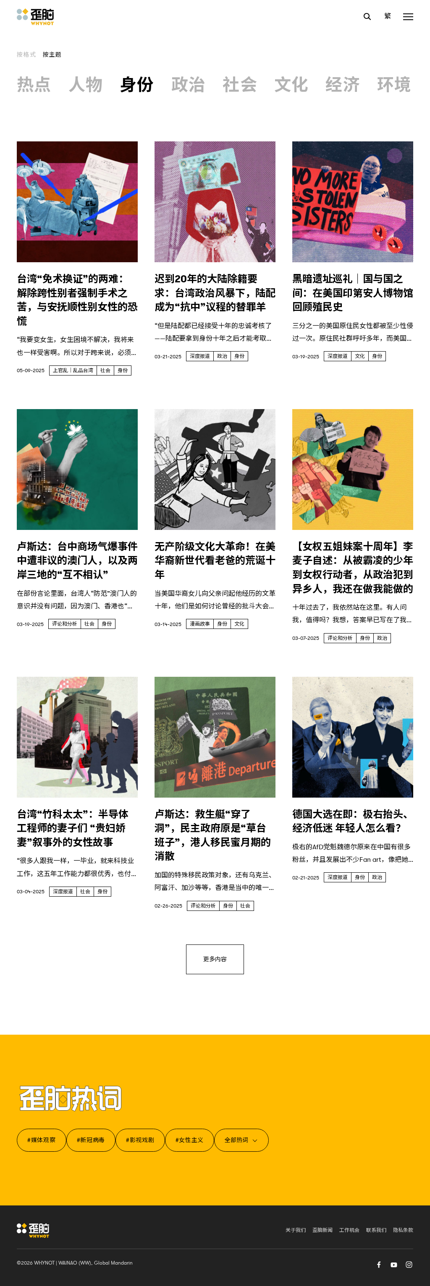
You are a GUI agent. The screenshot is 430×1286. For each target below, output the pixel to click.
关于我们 (296, 1230)
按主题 (52, 54)
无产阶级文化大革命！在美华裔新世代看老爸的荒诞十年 (215, 561)
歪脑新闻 (322, 1230)
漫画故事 (200, 624)
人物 (85, 85)
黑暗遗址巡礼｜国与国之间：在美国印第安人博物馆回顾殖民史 (352, 293)
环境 (394, 85)
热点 (34, 85)
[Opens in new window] (394, 1264)
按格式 (26, 54)
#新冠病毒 (91, 1140)
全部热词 (236, 1140)
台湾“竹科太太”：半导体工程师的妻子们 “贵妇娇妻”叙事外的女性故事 (72, 828)
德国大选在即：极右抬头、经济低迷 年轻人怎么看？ (352, 821)
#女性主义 (190, 1140)
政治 (188, 85)
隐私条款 (403, 1230)
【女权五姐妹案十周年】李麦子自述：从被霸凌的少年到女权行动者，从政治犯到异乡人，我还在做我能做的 (352, 568)
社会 (240, 85)
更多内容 (215, 959)
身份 (137, 85)
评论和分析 (64, 624)
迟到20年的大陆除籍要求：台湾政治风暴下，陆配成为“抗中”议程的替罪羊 (215, 293)
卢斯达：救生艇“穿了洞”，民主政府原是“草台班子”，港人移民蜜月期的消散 (213, 835)
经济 (342, 85)
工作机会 (349, 1230)
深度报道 (200, 356)
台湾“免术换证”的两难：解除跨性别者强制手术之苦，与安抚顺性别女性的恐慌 (77, 300)
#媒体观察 (41, 1140)
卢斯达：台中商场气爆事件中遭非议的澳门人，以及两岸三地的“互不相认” (77, 561)
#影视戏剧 (140, 1140)
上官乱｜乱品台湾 (73, 370)
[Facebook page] (379, 1264)
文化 (291, 85)
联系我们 (376, 1230)
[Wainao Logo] (33, 1230)
